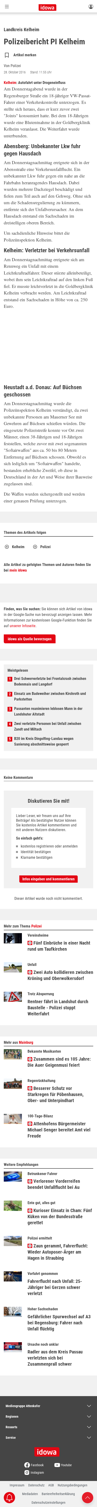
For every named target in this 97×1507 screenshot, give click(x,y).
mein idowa (18, 570)
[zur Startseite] (48, 1450)
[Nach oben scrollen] (87, 1497)
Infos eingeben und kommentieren (48, 879)
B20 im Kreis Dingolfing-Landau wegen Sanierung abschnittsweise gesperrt (43, 741)
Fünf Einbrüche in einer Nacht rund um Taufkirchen (59, 946)
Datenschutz (36, 1485)
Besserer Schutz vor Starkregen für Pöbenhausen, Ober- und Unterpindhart (56, 1094)
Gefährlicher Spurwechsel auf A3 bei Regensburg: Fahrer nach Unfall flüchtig (59, 1323)
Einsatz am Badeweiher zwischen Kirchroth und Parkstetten (50, 696)
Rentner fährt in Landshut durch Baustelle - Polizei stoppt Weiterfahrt (58, 1008)
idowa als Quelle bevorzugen (30, 639)
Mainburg (26, 1042)
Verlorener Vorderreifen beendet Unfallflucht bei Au (54, 1184)
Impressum (17, 1485)
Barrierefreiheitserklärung (58, 1494)
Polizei (45, 547)
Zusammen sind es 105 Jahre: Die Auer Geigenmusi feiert (59, 1062)
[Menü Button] (7, 6)
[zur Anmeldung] (91, 6)
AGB (51, 1485)
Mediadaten (30, 1494)
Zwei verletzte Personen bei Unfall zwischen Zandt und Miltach (47, 726)
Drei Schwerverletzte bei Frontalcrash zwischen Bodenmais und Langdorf (50, 681)
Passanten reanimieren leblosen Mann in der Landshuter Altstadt (48, 711)
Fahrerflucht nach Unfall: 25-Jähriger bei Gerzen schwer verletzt (55, 1287)
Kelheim (10, 82)
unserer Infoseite (23, 626)
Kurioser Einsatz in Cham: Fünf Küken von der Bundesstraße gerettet (60, 1216)
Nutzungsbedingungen (72, 1485)
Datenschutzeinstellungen (48, 1502)
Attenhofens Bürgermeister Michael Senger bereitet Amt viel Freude (59, 1130)
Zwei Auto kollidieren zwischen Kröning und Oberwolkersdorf (60, 975)
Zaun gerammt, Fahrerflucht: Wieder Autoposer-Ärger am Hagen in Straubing (58, 1252)
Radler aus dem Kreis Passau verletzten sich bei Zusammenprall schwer (55, 1358)
